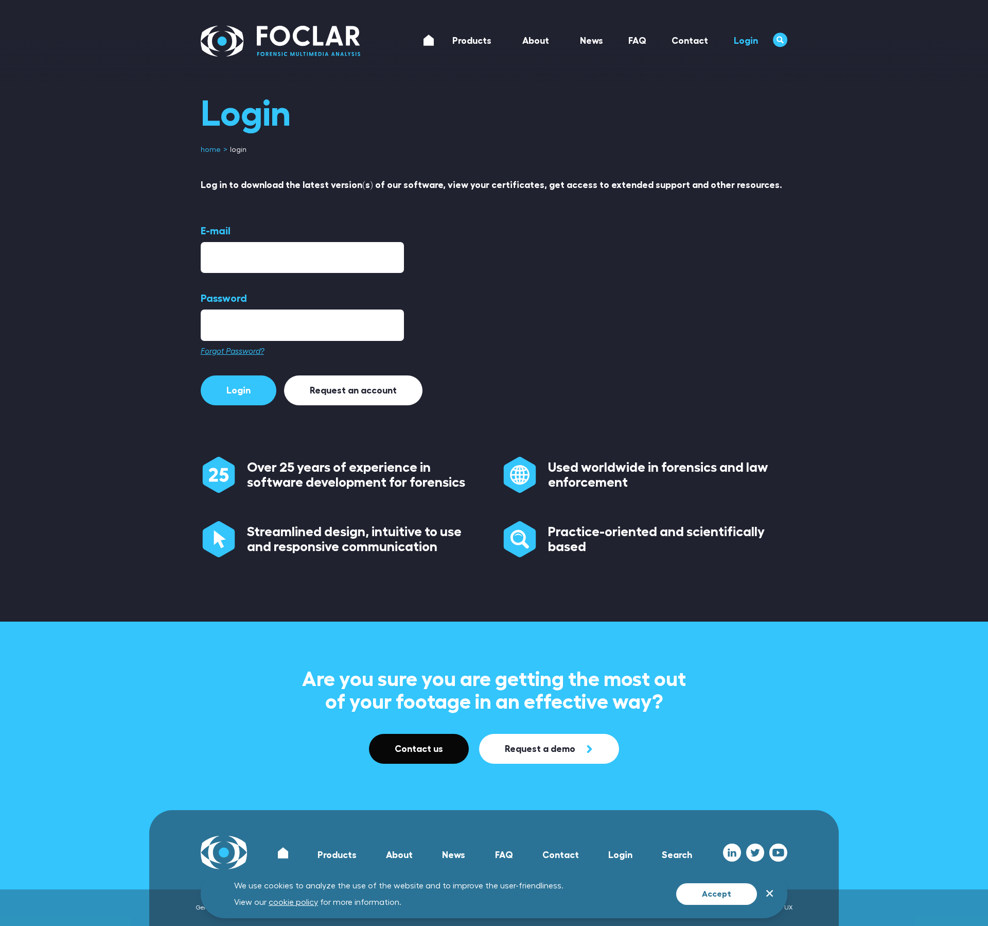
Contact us (419, 748)
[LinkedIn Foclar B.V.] (732, 853)
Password (224, 298)
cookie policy (293, 902)
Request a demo (540, 748)
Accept (716, 894)
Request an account (353, 390)
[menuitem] (211, 149)
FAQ (504, 855)
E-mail (216, 231)
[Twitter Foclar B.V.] (755, 853)
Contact (560, 855)
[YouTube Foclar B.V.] (778, 853)
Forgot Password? (232, 351)
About (399, 855)
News (453, 855)
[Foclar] (280, 41)
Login (238, 390)
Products (337, 855)
